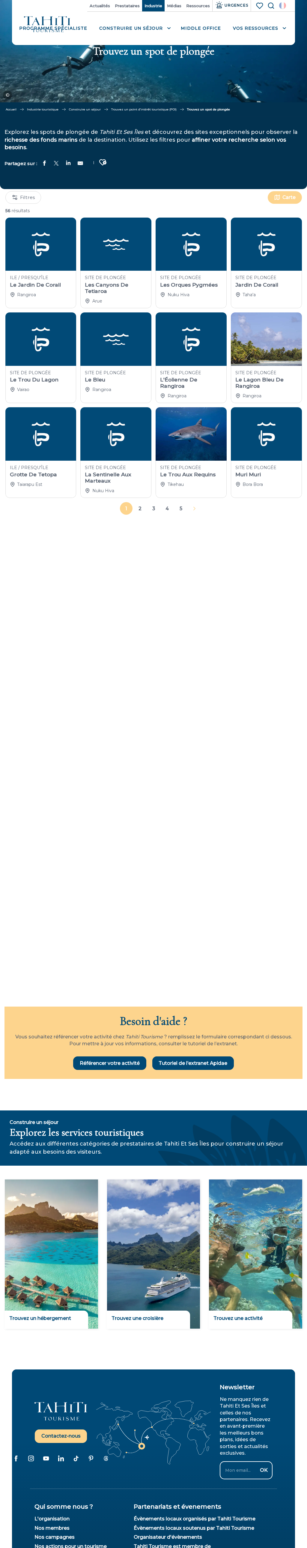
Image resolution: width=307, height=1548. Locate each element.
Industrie (153, 5)
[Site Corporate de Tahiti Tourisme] (47, 24)
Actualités (100, 5)
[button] (282, 5)
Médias (174, 5)
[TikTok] (76, 1458)
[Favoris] (260, 5)
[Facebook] (16, 1458)
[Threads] (106, 1458)
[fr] (282, 5)
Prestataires (127, 5)
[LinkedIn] (61, 1458)
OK (264, 1470)
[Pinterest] (91, 1458)
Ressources (198, 5)
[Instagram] (31, 1458)
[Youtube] (46, 1458)
